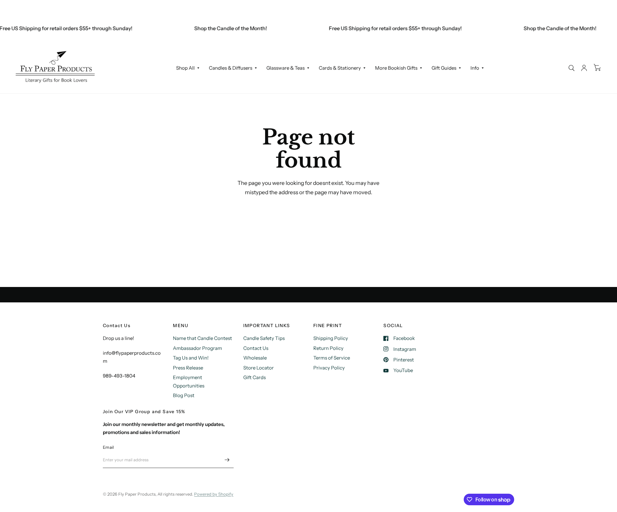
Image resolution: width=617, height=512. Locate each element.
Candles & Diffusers (230, 68)
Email (108, 447)
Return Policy (328, 348)
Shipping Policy (330, 338)
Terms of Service (331, 358)
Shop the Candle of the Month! (225, 28)
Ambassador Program (197, 348)
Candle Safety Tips (264, 338)
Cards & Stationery (340, 68)
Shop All (185, 68)
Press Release (188, 368)
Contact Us (255, 348)
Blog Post (183, 395)
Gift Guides (444, 68)
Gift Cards (254, 377)
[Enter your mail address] (227, 459)
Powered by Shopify (213, 494)
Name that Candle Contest (202, 338)
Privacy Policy (329, 368)
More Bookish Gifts (396, 68)
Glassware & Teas (285, 68)
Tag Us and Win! (191, 358)
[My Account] (584, 67)
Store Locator (258, 368)
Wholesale (255, 358)
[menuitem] (187, 68)
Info (474, 68)
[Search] (571, 67)
